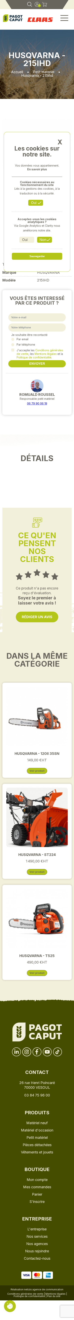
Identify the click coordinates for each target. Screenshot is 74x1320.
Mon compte (37, 1180)
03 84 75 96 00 (37, 1095)
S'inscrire (37, 1202)
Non (42, 240)
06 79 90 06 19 (37, 403)
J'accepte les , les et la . (40, 354)
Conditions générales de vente (25, 1293)
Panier (37, 1194)
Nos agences (37, 1244)
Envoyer (37, 363)
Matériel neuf (37, 1123)
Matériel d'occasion (37, 1130)
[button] (64, 19)
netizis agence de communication (43, 1289)
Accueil (17, 72)
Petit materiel (43, 72)
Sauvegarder (37, 256)
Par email (22, 339)
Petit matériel (37, 1137)
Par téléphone (26, 344)
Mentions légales (46, 353)
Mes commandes (37, 1187)
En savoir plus (37, 169)
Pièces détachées (37, 1145)
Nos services (37, 1236)
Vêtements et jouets (37, 1152)
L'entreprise (37, 1229)
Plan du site (53, 1296)
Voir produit (37, 770)
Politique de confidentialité (34, 357)
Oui (34, 203)
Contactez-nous (37, 1258)
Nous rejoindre (37, 1251)
